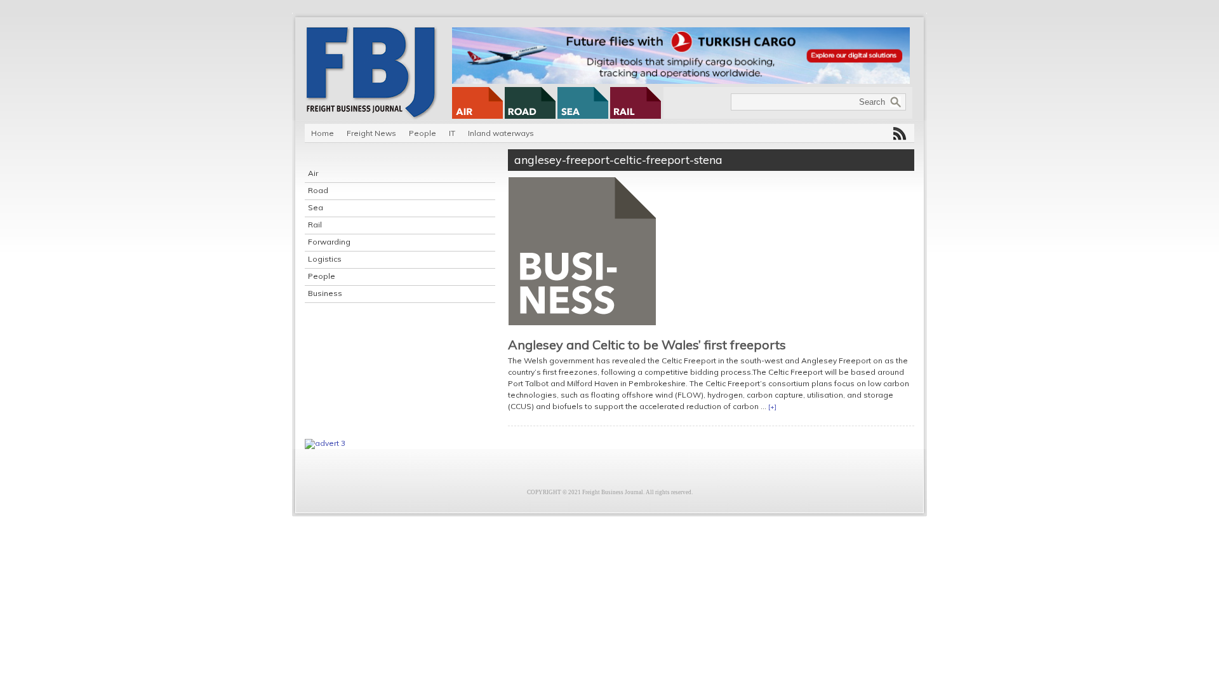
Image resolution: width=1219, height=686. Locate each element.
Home (322, 133)
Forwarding (329, 241)
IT (452, 133)
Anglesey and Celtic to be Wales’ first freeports (647, 345)
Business (325, 293)
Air (313, 173)
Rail (315, 224)
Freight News (371, 133)
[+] (772, 407)
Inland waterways (501, 133)
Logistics (325, 259)
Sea (315, 207)
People (422, 133)
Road (318, 190)
